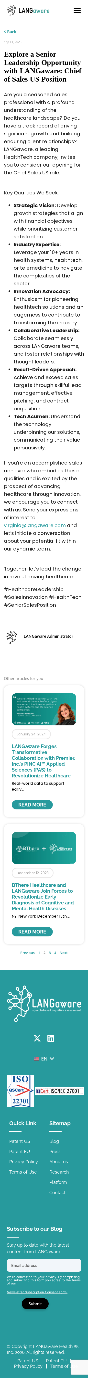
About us (58, 1161)
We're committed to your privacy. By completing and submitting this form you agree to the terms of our (44, 1280)
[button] (77, 11)
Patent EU (19, 1151)
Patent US (19, 1141)
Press (55, 1151)
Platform (58, 1182)
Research (59, 1172)
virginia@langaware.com (35, 525)
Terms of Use (23, 1172)
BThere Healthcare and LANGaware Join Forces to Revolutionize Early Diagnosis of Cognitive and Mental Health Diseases (43, 897)
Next (64, 952)
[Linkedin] (51, 1038)
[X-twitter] (37, 1038)
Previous (27, 952)
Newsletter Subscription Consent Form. (37, 1292)
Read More (32, 805)
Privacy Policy (23, 1161)
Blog (54, 1141)
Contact (57, 1192)
